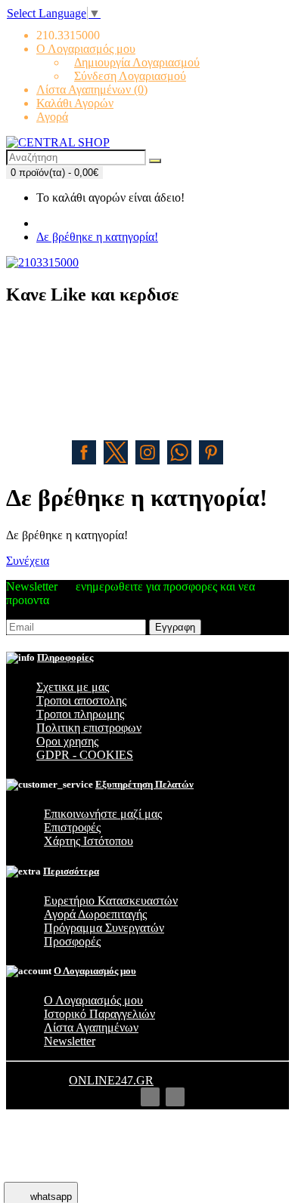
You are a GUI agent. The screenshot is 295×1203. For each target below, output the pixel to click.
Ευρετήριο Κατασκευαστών (111, 900)
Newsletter (69, 1041)
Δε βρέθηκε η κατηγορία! (97, 236)
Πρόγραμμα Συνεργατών (104, 927)
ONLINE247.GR (111, 1080)
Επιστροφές (72, 827)
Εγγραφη (175, 627)
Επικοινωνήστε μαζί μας (103, 813)
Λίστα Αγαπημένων (91, 1027)
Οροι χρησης (67, 741)
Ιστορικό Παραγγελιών (99, 1013)
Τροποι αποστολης (81, 700)
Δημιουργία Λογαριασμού (137, 62)
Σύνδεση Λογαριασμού (130, 75)
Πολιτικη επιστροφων (88, 727)
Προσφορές (72, 941)
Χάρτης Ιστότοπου (88, 840)
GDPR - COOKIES (84, 754)
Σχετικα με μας (72, 686)
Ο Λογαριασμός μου (93, 1000)
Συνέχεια (27, 560)
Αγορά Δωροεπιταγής (95, 914)
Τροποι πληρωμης (80, 714)
